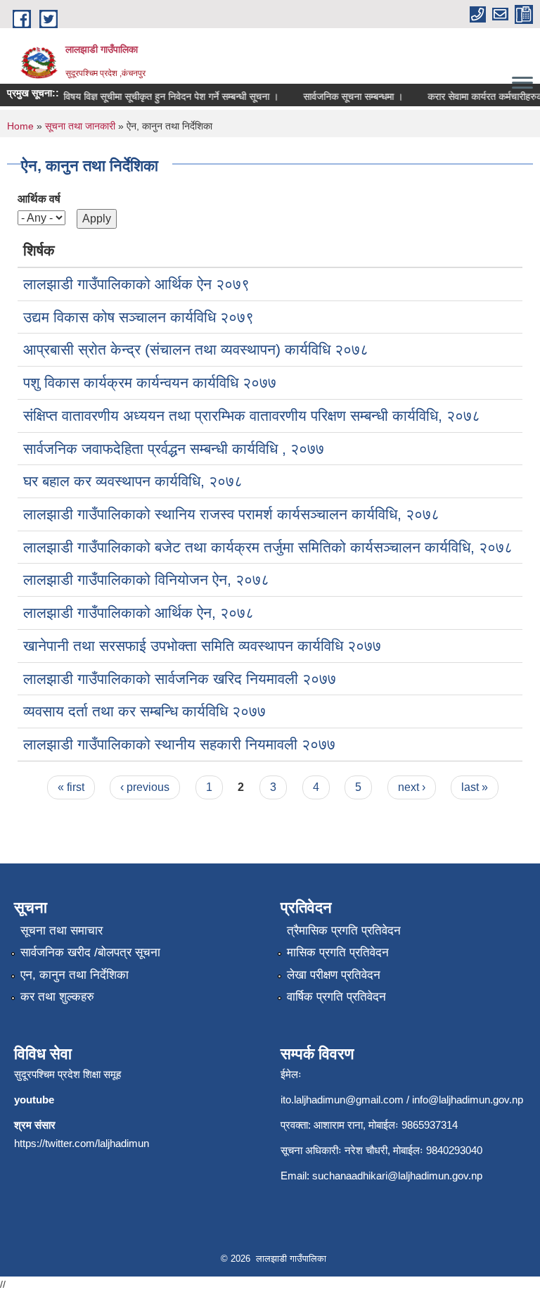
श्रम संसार (35, 1125)
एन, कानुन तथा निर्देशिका (74, 975)
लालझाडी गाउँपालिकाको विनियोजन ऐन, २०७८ (146, 579)
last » (474, 787)
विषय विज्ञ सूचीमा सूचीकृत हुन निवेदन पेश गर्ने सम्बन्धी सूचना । (163, 96)
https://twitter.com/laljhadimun (81, 1143)
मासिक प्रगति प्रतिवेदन (338, 952)
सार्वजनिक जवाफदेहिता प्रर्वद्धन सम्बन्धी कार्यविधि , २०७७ (173, 449)
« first (71, 787)
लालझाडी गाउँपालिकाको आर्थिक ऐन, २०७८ (138, 612)
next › (411, 787)
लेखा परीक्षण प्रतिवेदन (333, 975)
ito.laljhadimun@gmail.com (342, 1100)
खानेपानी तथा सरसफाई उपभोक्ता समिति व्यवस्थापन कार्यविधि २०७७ (202, 646)
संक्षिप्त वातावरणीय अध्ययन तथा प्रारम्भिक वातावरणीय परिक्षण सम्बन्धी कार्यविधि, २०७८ (251, 415)
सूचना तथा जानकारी (80, 126)
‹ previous (144, 787)
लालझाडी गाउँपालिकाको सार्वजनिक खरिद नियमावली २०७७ (179, 679)
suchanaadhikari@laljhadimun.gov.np (397, 1176)
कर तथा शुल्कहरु (57, 996)
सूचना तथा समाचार (61, 930)
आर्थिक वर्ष (39, 199)
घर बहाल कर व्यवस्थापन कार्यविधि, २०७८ (133, 481)
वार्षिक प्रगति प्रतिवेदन (336, 996)
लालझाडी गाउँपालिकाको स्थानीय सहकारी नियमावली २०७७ (179, 744)
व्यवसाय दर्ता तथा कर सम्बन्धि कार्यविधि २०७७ (144, 711)
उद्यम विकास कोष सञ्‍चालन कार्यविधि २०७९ (138, 317)
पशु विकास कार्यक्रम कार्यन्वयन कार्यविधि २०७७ (149, 382)
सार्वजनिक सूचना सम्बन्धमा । (346, 96)
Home (20, 126)
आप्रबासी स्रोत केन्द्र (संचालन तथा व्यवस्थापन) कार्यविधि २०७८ (195, 349)
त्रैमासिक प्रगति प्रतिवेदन (344, 930)
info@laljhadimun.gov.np (467, 1100)
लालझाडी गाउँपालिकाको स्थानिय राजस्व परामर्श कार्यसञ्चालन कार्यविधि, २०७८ (231, 514)
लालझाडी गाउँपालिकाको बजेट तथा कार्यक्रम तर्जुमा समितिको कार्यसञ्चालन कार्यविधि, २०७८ (268, 547)
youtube (34, 1100)
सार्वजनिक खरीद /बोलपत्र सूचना (90, 952)
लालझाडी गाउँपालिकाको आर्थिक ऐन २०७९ (136, 284)
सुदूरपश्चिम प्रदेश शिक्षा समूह (67, 1074)
